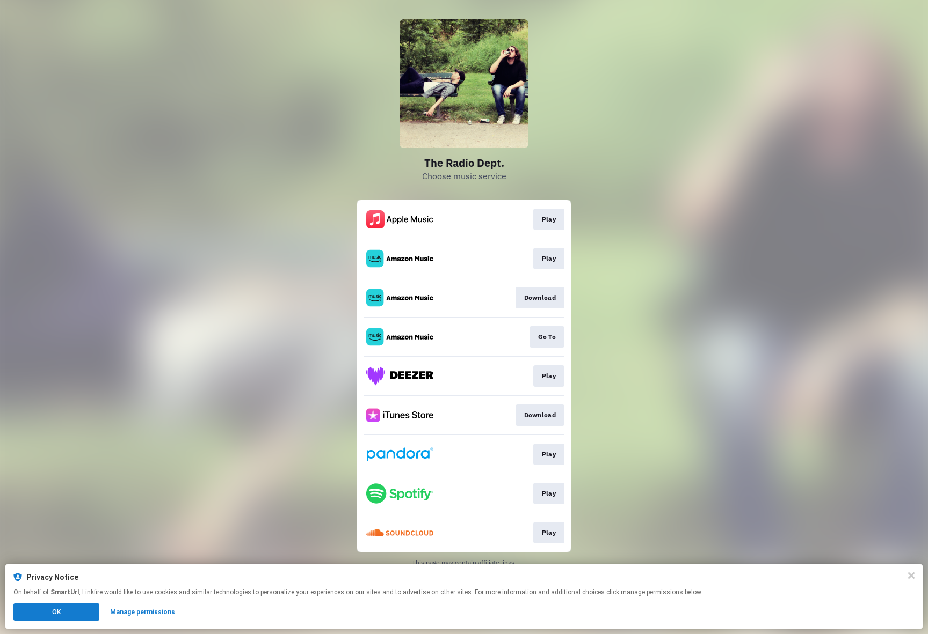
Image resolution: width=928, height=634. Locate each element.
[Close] (911, 575)
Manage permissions (142, 612)
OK (56, 612)
